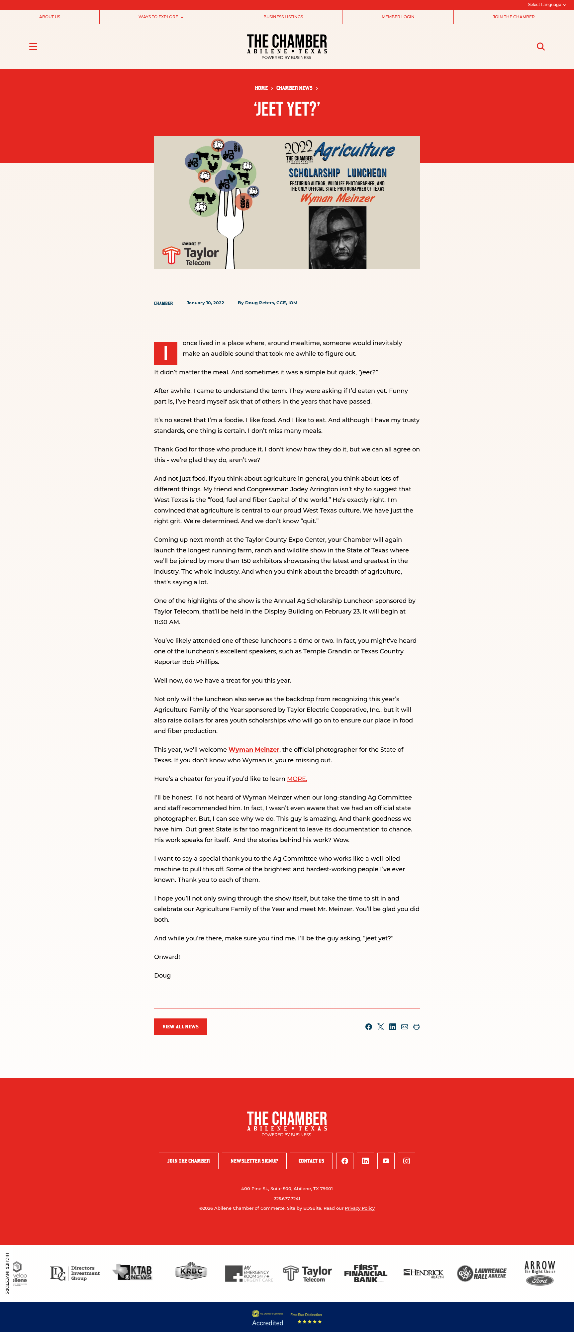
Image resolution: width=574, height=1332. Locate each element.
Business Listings (283, 17)
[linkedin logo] (365, 1161)
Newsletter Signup (254, 1161)
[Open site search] (540, 46)
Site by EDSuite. (304, 1208)
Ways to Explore (158, 17)
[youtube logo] (386, 1161)
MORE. (297, 780)
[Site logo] (287, 46)
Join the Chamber (514, 17)
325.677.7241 (287, 1199)
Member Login (398, 17)
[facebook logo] (344, 1161)
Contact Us (311, 1161)
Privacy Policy (360, 1208)
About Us (49, 17)
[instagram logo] (406, 1161)
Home (261, 88)
